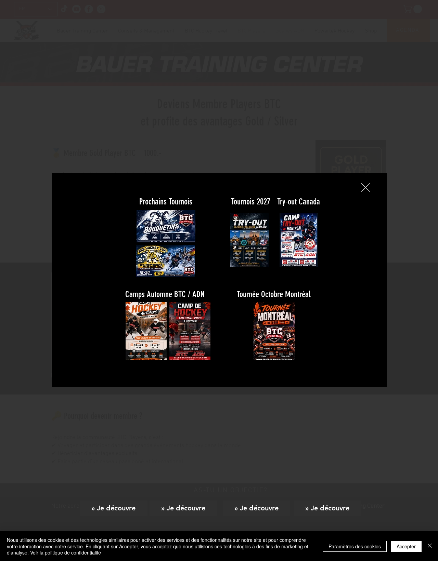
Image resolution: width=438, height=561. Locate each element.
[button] (366, 187)
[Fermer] (430, 546)
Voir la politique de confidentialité (65, 552)
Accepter (406, 546)
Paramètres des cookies (354, 546)
